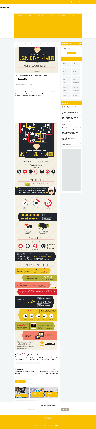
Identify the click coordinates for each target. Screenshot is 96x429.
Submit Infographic (24, 2)
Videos (64, 95)
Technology (40, 15)
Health (72, 15)
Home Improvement (76, 82)
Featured (19, 15)
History (64, 82)
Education (75, 71)
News (29, 15)
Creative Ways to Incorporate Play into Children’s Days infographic (70, 128)
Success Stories (76, 90)
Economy (65, 71)
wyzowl (25, 353)
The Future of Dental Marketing (20, 395)
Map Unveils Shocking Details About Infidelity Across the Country (70, 133)
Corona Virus (66, 68)
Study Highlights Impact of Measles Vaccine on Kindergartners (70, 113)
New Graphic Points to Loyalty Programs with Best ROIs (36, 395)
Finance (74, 76)
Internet (65, 85)
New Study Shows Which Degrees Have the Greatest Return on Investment (69, 138)
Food (64, 79)
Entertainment (66, 74)
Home (16, 2)
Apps (74, 63)
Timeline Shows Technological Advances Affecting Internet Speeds (69, 123)
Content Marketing (20, 363)
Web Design (75, 95)
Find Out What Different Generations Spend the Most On (51, 395)
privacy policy (48, 418)
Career (74, 66)
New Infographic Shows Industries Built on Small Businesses (70, 118)
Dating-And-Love (76, 68)
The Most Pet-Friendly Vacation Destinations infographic (69, 143)
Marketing (37, 363)
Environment (75, 74)
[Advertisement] (48, 28)
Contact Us (33, 2)
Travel (74, 93)
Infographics (29, 363)
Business (51, 15)
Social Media (61, 15)
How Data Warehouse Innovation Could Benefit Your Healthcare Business (69, 108)
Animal (64, 63)
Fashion (64, 76)
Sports (64, 90)
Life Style (74, 85)
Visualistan (49, 425)
